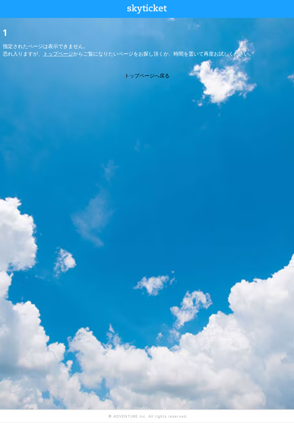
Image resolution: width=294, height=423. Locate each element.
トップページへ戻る (147, 75)
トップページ (58, 54)
